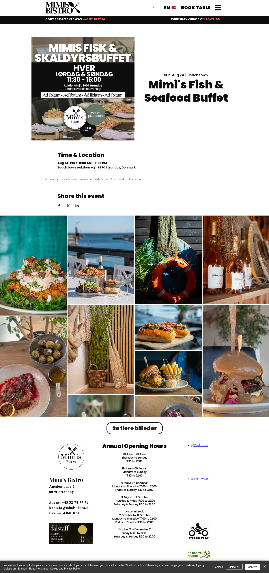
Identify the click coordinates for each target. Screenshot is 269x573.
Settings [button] (218, 567)
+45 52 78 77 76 (75, 502)
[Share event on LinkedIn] (77, 205)
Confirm (252, 567)
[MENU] (217, 7)
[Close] (264, 566)
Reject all (234, 567)
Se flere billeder (134, 428)
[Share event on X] (68, 205)
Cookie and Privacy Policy (65, 568)
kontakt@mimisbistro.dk (70, 508)
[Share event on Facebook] (59, 205)
